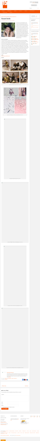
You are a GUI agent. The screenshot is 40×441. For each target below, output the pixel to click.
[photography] (37, 39)
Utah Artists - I (14, 16)
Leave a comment (12, 20)
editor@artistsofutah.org (3, 424)
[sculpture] (35, 36)
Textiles (11, 16)
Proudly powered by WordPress (5, 435)
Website (2, 405)
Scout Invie (6, 379)
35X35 (6, 433)
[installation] (36, 38)
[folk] (32, 44)
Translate (36, 16)
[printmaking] (33, 39)
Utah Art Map (5, 12)
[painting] (32, 36)
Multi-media (3, 16)
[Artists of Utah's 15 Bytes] (14, 5)
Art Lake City (4, 431)
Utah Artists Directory (5, 20)
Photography (7, 16)
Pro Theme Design (18, 435)
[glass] (34, 43)
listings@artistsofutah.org (3, 422)
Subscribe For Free (34, 5)
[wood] (36, 43)
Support (11, 12)
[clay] (32, 43)
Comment (2, 394)
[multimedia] (33, 38)
